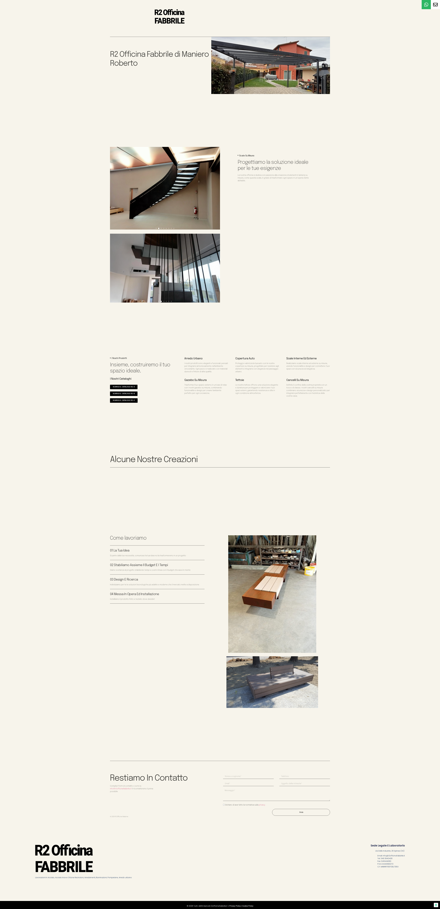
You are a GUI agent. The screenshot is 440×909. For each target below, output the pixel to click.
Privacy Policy (235, 906)
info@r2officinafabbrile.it (120, 789)
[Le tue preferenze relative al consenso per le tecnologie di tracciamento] (436, 905)
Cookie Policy (247, 906)
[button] (156, 228)
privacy (262, 805)
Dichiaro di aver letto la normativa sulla (245, 805)
